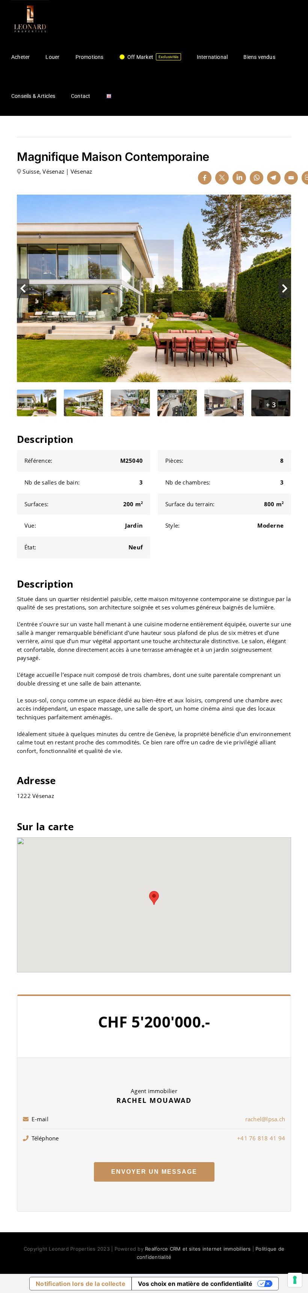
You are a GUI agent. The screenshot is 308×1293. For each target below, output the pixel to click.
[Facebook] (204, 177)
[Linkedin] (239, 177)
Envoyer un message (154, 1171)
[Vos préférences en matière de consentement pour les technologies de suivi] (295, 1280)
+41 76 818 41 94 (261, 1138)
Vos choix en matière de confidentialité (195, 1283)
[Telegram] (274, 177)
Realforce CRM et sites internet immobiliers (198, 1249)
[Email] (291, 177)
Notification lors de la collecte (80, 1283)
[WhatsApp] (256, 177)
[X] (222, 177)
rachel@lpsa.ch (265, 1119)
